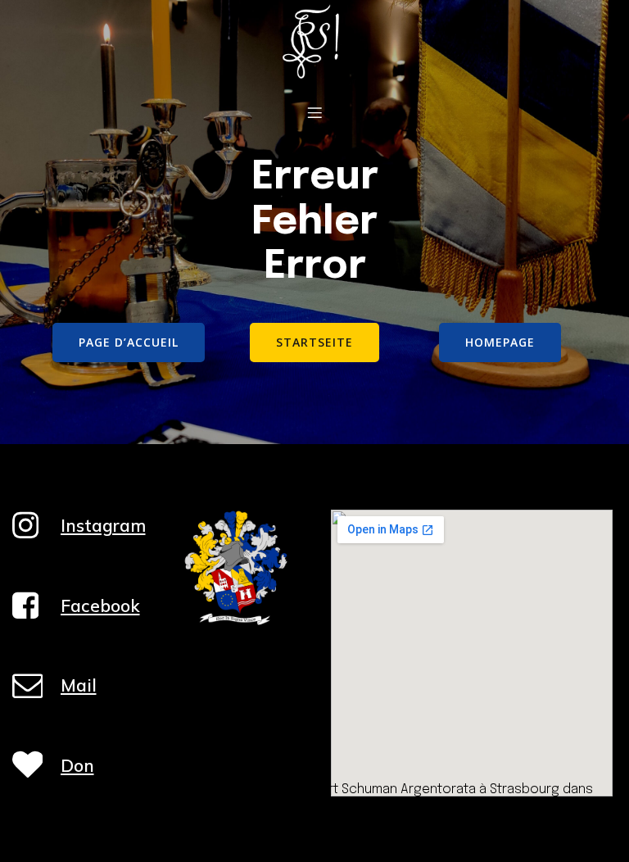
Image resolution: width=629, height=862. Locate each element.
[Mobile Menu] (314, 112)
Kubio (444, 809)
